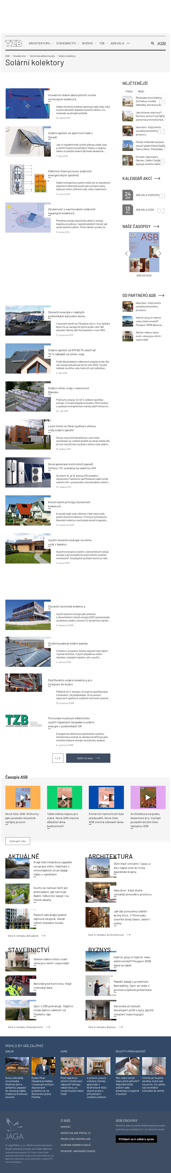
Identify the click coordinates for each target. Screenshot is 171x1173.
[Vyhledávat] (152, 43)
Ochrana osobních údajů (76, 1145)
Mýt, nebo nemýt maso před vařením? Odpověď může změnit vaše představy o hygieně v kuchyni (127, 1085)
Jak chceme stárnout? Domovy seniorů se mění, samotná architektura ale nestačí (150, 116)
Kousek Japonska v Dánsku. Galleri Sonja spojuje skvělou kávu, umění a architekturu (148, 160)
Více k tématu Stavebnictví (25, 1027)
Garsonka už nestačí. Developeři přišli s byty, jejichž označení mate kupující (133, 1010)
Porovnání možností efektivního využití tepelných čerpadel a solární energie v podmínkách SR (71, 722)
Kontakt (66, 1126)
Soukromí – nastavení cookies (78, 1151)
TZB (101, 43)
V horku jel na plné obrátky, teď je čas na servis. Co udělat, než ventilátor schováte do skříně (154, 1084)
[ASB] (161, 43)
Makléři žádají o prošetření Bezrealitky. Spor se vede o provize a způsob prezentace (133, 986)
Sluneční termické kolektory (66, 606)
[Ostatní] (128, 43)
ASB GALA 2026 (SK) (147, 194)
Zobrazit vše (18, 841)
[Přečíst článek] (28, 103)
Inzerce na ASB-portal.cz (76, 1133)
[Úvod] (13, 42)
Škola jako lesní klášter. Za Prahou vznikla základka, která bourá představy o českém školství (149, 101)
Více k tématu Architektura (106, 934)
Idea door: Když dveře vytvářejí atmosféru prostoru (148, 130)
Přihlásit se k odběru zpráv (136, 1139)
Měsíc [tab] (141, 91)
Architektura (39, 43)
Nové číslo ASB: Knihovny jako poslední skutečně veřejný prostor (22, 818)
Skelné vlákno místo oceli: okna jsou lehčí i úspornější (148, 336)
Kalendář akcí (137, 178)
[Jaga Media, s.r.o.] (14, 1128)
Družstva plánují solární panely (68, 643)
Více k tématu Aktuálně (23, 935)
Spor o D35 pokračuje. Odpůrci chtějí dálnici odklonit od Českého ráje (53, 1010)
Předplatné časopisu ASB (75, 1139)
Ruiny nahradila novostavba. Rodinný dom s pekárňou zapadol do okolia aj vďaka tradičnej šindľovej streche (16, 1087)
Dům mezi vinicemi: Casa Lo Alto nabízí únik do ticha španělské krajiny (132, 868)
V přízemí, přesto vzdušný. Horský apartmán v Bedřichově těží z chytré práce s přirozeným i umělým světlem (97, 1087)
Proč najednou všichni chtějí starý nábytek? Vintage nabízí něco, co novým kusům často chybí (72, 1085)
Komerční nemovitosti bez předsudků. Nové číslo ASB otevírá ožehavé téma (106, 818)
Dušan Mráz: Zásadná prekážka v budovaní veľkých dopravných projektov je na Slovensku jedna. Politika (43, 1087)
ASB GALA (117, 43)
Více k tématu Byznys (102, 1027)
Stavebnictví (66, 43)
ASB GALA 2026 (145, 209)
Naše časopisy (136, 226)
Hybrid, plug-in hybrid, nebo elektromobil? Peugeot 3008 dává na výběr (132, 961)
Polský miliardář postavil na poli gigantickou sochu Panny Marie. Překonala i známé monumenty (150, 145)
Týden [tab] (128, 91)
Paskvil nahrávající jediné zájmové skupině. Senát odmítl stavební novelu (50, 919)
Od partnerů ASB (139, 295)
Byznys (87, 43)
